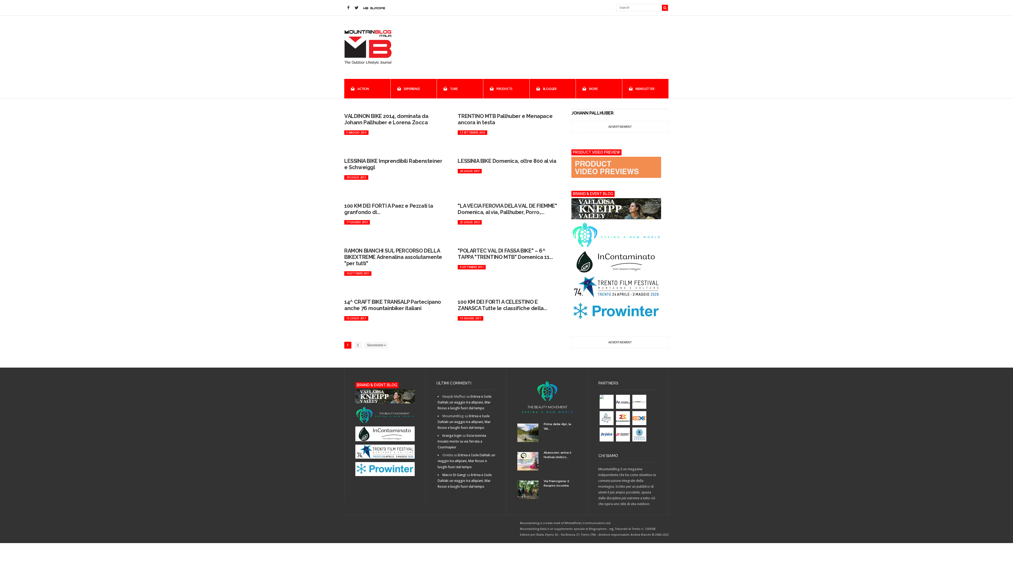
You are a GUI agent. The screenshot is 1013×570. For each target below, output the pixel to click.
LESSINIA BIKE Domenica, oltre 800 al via (507, 161)
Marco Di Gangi (454, 475)
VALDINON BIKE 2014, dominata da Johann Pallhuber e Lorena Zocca (386, 119)
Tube (453, 89)
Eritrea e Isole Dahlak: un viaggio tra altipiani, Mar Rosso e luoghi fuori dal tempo (464, 402)
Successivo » (376, 345)
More (593, 89)
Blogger (550, 89)
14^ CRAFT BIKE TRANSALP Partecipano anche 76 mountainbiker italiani (392, 305)
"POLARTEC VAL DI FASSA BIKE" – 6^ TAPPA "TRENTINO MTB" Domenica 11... (505, 254)
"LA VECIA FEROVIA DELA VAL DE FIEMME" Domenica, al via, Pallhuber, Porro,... (507, 209)
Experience (412, 89)
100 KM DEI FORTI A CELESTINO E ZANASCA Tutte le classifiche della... (502, 305)
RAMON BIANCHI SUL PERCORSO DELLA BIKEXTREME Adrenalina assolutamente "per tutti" (393, 257)
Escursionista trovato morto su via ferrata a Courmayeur (462, 441)
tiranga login (452, 436)
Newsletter (644, 89)
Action (363, 89)
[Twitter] (356, 8)
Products (504, 89)
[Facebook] (348, 8)
